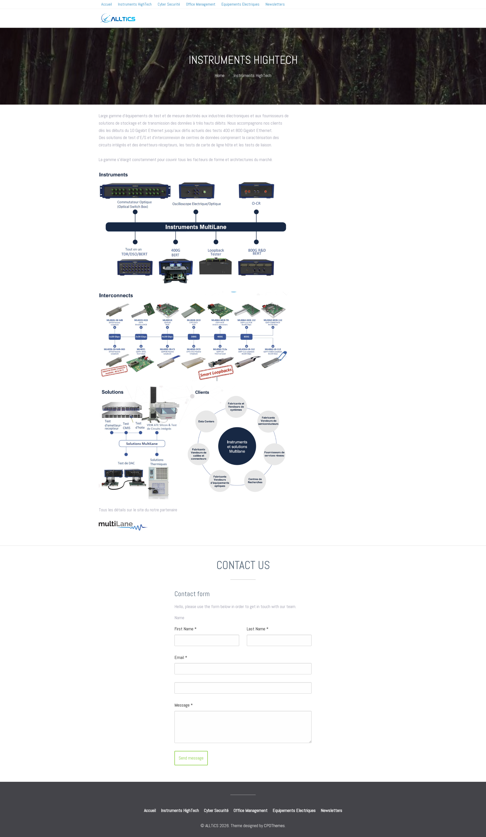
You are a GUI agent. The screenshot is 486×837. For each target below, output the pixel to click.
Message (183, 705)
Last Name (258, 629)
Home (220, 75)
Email (180, 657)
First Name (185, 629)
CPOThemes (274, 825)
